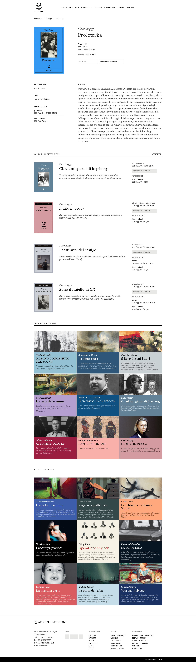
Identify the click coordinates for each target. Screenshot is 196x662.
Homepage (38, 19)
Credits (159, 659)
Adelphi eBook (137, 179)
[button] (156, 29)
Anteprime (109, 8)
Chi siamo (92, 635)
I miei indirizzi (116, 646)
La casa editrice (70, 8)
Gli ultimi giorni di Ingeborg (83, 169)
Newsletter (137, 649)
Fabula (81, 44)
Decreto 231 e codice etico (143, 635)
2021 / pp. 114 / (45, 112)
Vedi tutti (157, 154)
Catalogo (86, 8)
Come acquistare (117, 649)
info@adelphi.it (47, 643)
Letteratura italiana (42, 99)
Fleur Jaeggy (86, 29)
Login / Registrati (117, 635)
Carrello (114, 638)
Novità (98, 8)
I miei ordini (115, 643)
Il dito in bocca (71, 208)
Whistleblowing (139, 641)
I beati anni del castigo (77, 250)
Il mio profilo (116, 641)
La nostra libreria (140, 643)
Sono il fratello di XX (77, 289)
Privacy (135, 638)
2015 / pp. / (41, 120)
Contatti (135, 646)
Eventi (130, 8)
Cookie (143, 638)
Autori (121, 8)
